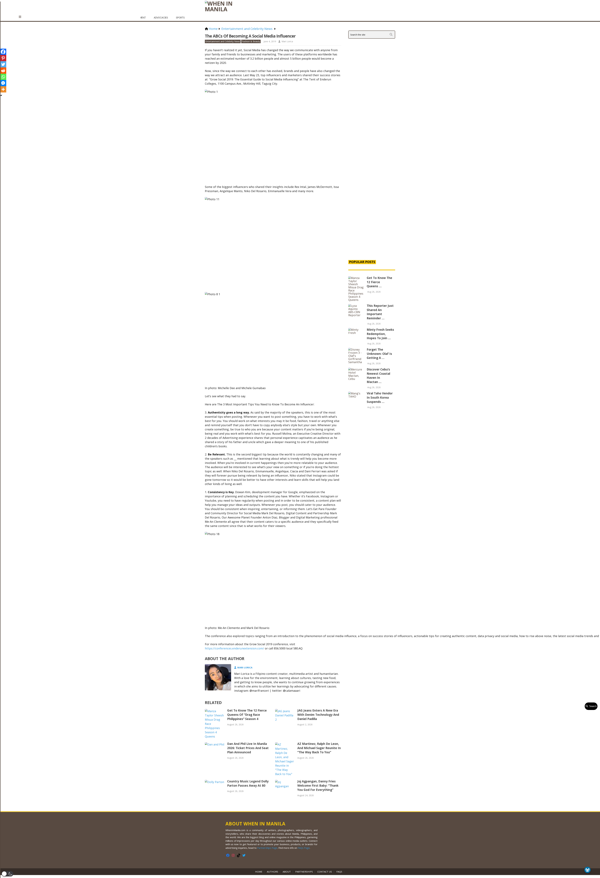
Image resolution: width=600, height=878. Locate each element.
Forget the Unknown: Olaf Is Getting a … (379, 353)
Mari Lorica (287, 41)
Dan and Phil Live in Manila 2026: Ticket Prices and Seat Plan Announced (248, 748)
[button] (7, 873)
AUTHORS (272, 871)
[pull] (22, 17)
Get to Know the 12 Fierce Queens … (379, 282)
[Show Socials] (587, 870)
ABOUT (286, 871)
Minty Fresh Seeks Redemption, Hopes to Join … (380, 334)
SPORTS (180, 17)
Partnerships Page (267, 847)
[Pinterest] (3, 58)
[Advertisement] (371, 204)
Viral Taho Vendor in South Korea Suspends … (380, 397)
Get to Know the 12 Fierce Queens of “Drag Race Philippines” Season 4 (247, 714)
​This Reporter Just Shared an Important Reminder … (380, 312)
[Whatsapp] (3, 77)
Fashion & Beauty (251, 41)
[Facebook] (3, 52)
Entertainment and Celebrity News (222, 41)
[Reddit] (3, 70)
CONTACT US (324, 871)
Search (592, 706)
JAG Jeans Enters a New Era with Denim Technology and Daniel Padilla (318, 714)
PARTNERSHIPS (304, 871)
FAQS (339, 871)
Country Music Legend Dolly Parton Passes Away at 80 (248, 783)
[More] (3, 89)
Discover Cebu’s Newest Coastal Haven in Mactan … (378, 375)
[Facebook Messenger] (3, 83)
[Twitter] (3, 64)
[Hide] (1, 95)
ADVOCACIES (161, 17)
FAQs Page (304, 847)
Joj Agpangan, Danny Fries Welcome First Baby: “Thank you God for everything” (317, 785)
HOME (259, 871)
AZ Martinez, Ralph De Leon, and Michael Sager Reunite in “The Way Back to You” (319, 748)
